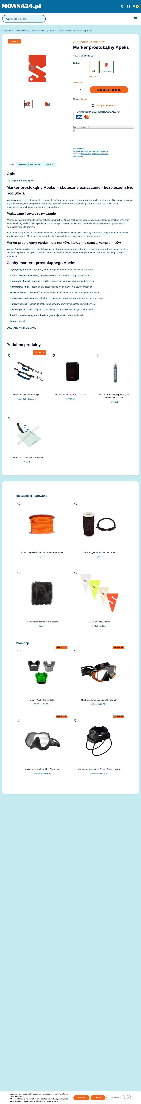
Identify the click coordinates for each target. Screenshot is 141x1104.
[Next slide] (48, 104)
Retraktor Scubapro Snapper (26, 394)
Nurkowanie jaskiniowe (100, 154)
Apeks (84, 99)
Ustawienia (116, 1097)
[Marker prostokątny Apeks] (37, 68)
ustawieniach (52, 1101)
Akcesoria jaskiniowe (89, 42)
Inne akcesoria (102, 151)
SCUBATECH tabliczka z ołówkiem (26, 457)
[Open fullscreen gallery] (65, 97)
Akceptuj (81, 1097)
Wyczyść (93, 76)
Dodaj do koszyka (108, 89)
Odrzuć (98, 1097)
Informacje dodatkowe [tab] (29, 165)
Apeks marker (86, 154)
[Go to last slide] (25, 104)
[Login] (128, 6)
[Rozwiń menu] (135, 19)
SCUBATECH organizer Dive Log (70, 394)
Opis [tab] (12, 165)
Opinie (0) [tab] (49, 165)
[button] (28, 104)
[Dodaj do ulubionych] (10, 355)
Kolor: (76, 63)
